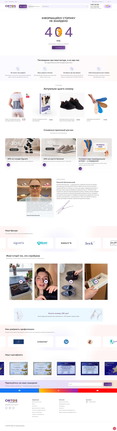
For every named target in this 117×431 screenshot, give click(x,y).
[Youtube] (97, 390)
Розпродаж (62, 406)
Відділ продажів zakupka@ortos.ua (67, 412)
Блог (16, 1)
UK (108, 1)
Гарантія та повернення (38, 414)
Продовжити (58, 47)
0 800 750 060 (94, 4)
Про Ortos (11, 1)
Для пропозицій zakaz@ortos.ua (67, 410)
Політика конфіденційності (39, 410)
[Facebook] (19, 390)
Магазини (61, 408)
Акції (6, 1)
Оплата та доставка (37, 412)
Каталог (24, 6)
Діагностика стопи (36, 401)
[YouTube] (6, 408)
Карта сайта (35, 416)
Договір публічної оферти (38, 408)
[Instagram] (58, 390)
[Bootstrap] (18, 401)
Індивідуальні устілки (34, 6)
